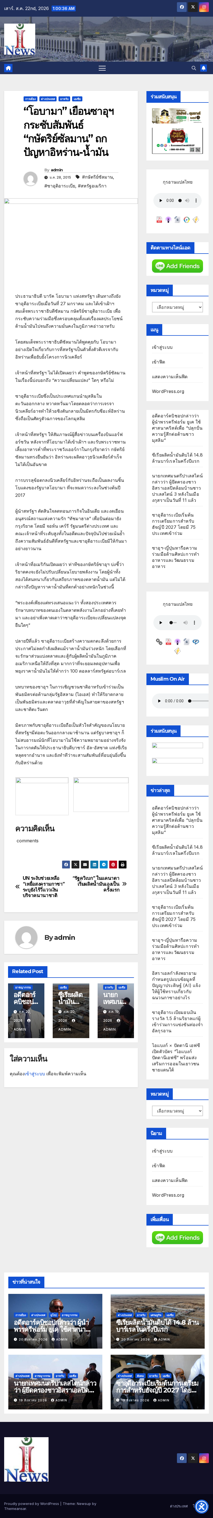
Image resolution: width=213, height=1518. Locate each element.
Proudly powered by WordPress (32, 1503)
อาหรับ (64, 99)
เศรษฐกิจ (156, 1315)
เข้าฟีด (158, 362)
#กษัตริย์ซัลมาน (97, 177)
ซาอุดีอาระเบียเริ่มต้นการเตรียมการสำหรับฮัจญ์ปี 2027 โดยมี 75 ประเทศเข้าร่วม (157, 1390)
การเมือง (30, 99)
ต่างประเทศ (48, 99)
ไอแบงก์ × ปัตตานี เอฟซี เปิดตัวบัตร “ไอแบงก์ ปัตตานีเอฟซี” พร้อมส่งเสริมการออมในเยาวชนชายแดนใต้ (176, 1058)
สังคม (140, 1375)
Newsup (84, 1503)
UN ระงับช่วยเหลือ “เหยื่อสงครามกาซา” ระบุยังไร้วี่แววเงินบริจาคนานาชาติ (44, 886)
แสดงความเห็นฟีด (170, 376)
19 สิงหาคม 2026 (33, 1400)
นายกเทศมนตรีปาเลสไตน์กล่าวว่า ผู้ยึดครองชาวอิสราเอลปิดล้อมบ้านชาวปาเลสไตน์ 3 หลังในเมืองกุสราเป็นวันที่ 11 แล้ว (177, 488)
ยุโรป (53, 1315)
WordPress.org (168, 391)
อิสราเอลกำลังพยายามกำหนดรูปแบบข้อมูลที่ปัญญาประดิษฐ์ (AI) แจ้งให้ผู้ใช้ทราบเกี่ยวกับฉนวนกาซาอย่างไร (176, 985)
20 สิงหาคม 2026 (34, 1339)
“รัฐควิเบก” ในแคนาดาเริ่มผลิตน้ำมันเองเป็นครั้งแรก (96, 883)
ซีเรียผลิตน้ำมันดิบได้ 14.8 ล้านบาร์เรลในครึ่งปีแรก (157, 1325)
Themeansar (15, 1508)
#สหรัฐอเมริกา (92, 186)
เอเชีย (77, 99)
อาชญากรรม (23, 987)
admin (57, 169)
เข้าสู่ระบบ (35, 1073)
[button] (194, 68)
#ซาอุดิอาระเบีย (59, 186)
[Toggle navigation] (102, 68)
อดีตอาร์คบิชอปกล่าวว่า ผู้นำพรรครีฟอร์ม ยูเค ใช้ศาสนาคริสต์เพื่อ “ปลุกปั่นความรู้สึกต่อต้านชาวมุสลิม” (177, 428)
